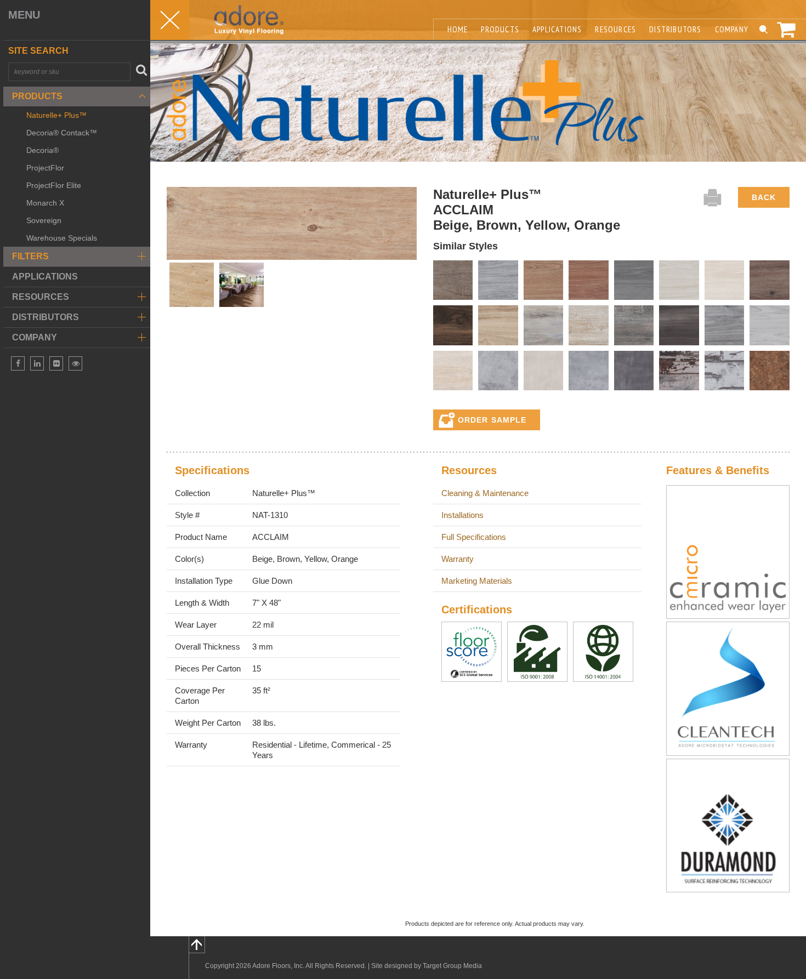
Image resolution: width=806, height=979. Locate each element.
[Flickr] (56, 363)
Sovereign (43, 220)
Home (457, 29)
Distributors (675, 29)
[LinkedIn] (37, 363)
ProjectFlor (45, 167)
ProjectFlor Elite (53, 185)
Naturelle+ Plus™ (56, 115)
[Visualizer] (75, 363)
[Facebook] (18, 363)
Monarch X (45, 202)
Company (731, 29)
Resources (615, 29)
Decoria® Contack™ (61, 132)
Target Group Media (452, 966)
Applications (45, 276)
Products (37, 96)
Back (764, 197)
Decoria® (42, 150)
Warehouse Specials (61, 238)
